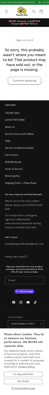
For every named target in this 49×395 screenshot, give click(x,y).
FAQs (7, 141)
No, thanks (23, 381)
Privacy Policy (26, 366)
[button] (6, 11)
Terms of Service (14, 169)
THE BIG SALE (12, 113)
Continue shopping (24, 80)
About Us (10, 127)
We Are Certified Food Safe (19, 148)
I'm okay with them (23, 374)
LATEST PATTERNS (15, 120)
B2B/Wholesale (13, 162)
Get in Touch (11, 155)
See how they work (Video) (19, 134)
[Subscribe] (40, 280)
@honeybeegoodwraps (18, 250)
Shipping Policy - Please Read (20, 183)
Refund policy (12, 176)
